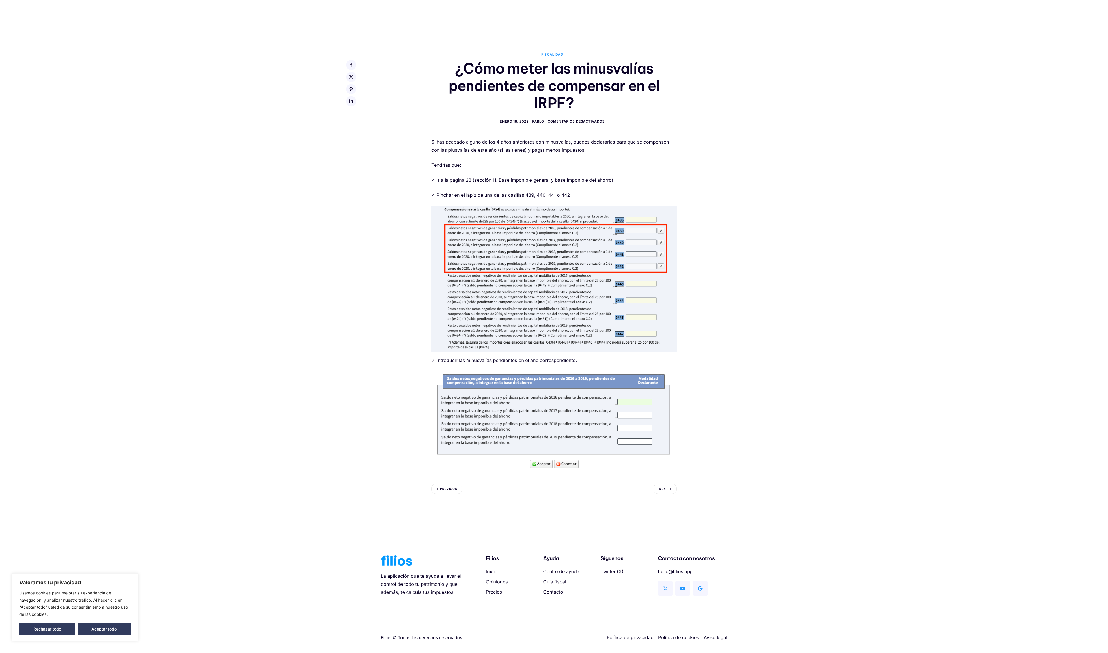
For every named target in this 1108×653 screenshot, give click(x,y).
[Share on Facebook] (351, 65)
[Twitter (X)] (665, 588)
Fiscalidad (552, 54)
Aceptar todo (104, 628)
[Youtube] (682, 588)
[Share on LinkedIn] (351, 101)
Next (663, 489)
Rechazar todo (47, 628)
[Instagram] (700, 588)
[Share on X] (351, 77)
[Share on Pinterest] (351, 89)
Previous (448, 489)
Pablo (538, 121)
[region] (75, 607)
